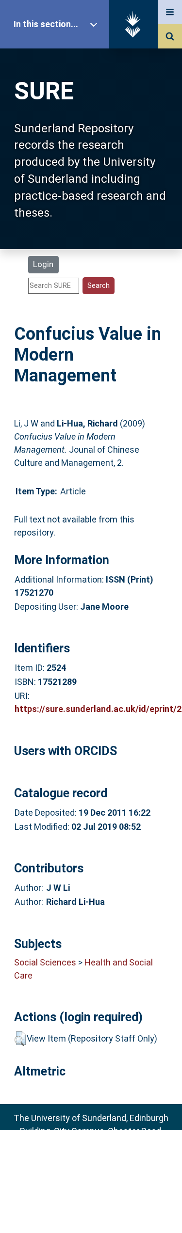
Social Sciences (45, 962)
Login (43, 264)
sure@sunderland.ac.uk (103, 1157)
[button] (20, 1038)
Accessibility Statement (91, 1210)
